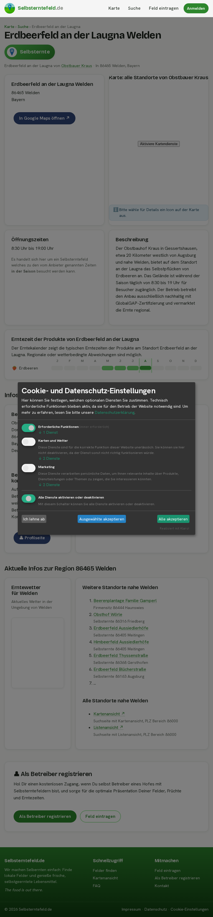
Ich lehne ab (34, 519)
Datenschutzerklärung (115, 412)
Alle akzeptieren (173, 519)
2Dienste (49, 458)
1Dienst (48, 432)
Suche (134, 8)
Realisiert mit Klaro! (174, 528)
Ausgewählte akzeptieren (101, 519)
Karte (114, 8)
